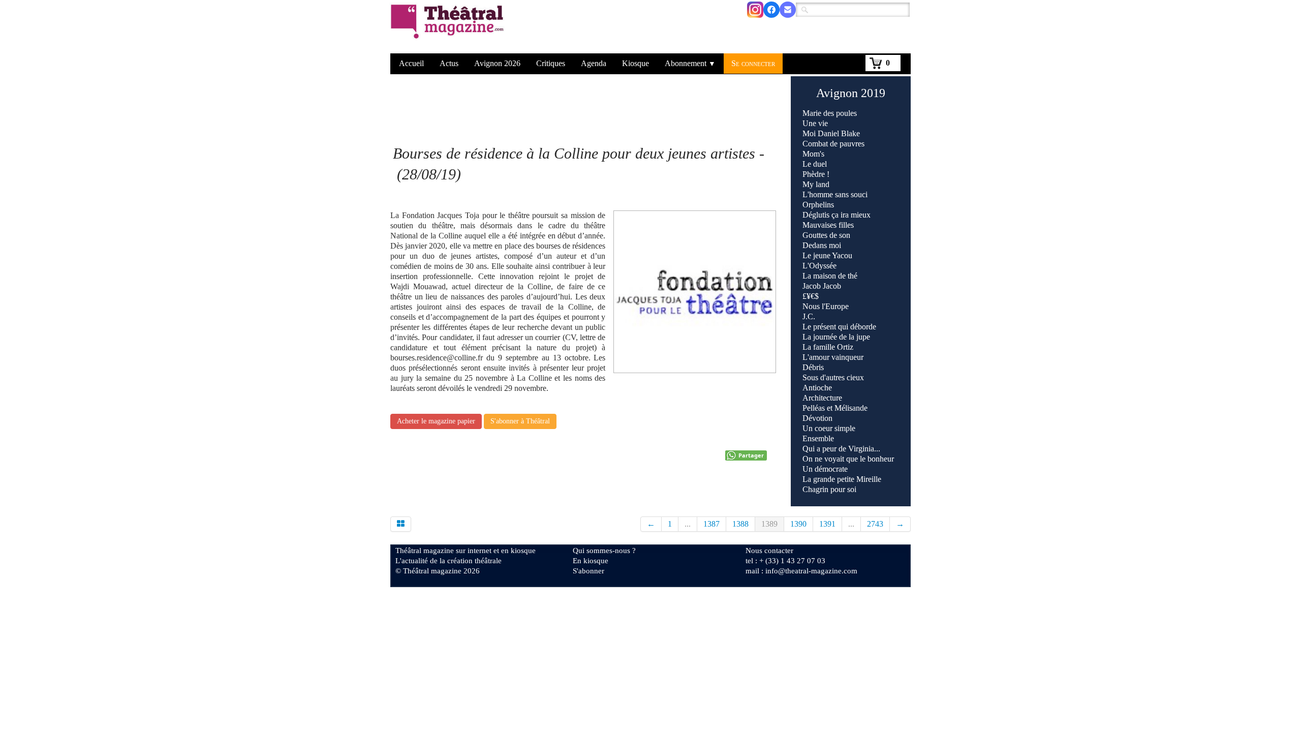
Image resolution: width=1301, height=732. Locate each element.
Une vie (815, 123)
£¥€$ (810, 296)
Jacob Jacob (821, 286)
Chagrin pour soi (829, 489)
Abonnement (690, 63)
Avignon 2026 (497, 63)
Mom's (813, 153)
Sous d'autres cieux (833, 377)
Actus (449, 63)
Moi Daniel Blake (831, 133)
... (688, 524)
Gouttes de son (826, 235)
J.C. (808, 316)
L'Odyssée (819, 265)
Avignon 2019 (850, 93)
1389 (769, 524)
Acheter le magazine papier (436, 421)
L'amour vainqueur (832, 357)
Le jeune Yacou (827, 255)
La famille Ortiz (827, 347)
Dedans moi (821, 245)
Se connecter (753, 63)
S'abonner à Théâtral (520, 421)
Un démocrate (825, 469)
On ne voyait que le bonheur (848, 458)
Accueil (411, 63)
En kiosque (590, 561)
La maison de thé (829, 275)
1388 (740, 524)
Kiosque (635, 63)
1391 (827, 524)
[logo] (449, 28)
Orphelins (818, 204)
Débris (813, 367)
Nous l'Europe (825, 306)
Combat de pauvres (833, 143)
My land (815, 184)
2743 (875, 524)
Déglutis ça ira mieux (836, 214)
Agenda (593, 63)
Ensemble (818, 438)
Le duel (814, 164)
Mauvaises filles (828, 225)
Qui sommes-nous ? (604, 550)
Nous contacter (769, 550)
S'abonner (588, 571)
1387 (711, 524)
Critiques (550, 63)
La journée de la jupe (836, 336)
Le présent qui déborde (839, 326)
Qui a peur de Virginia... (841, 448)
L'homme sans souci (835, 194)
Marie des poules (829, 113)
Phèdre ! (815, 174)
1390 (798, 524)
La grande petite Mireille (841, 479)
